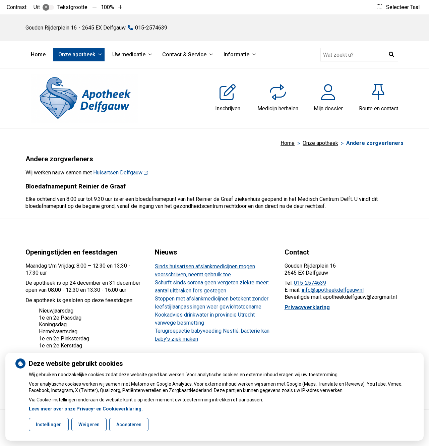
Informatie (236, 54)
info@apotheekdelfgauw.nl (333, 290)
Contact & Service (184, 54)
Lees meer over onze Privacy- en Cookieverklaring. (86, 408)
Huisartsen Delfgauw (117, 172)
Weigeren (89, 424)
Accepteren (128, 424)
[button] (391, 54)
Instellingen (49, 424)
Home (38, 54)
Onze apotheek (76, 54)
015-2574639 (310, 283)
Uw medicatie (128, 54)
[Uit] (48, 7)
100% (107, 7)
